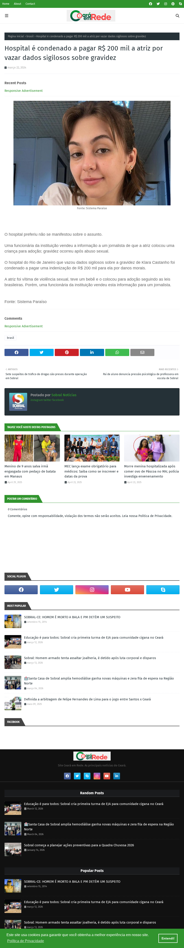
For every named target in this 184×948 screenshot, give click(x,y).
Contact (30, 3)
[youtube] (127, 589)
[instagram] (165, 4)
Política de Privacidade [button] (25, 941)
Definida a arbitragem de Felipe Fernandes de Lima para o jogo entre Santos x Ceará (87, 699)
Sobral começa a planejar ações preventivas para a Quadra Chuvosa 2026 (79, 845)
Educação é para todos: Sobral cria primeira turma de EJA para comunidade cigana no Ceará (93, 638)
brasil (30, 36)
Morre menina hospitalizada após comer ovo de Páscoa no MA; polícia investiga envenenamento (151, 471)
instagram (37, 400)
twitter (48, 400)
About (17, 3)
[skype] (180, 4)
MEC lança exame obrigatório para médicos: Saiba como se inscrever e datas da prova (91, 471)
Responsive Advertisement (23, 91)
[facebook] (150, 4)
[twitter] (158, 4)
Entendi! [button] (168, 938)
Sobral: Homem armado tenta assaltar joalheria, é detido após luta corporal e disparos (90, 658)
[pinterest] (173, 4)
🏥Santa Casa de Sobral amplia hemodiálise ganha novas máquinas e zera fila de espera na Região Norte (99, 681)
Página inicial (16, 36)
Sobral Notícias (63, 395)
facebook (58, 400)
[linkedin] (116, 776)
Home (5, 3)
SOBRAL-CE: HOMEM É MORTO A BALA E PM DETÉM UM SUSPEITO (72, 617)
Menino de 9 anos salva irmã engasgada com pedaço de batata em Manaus (30, 471)
